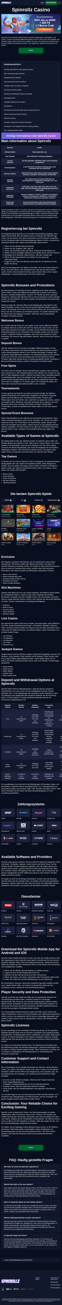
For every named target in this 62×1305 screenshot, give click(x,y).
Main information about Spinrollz (14, 73)
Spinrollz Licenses (10, 118)
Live (22, 500)
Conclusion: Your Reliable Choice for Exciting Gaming (21, 126)
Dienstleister (8, 106)
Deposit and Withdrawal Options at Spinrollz (18, 94)
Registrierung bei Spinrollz (12, 77)
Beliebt (7, 500)
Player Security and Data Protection (15, 114)
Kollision (37, 500)
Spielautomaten (52, 500)
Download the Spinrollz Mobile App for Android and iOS (21, 110)
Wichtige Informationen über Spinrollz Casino (18, 69)
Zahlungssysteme (9, 98)
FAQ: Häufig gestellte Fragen (13, 130)
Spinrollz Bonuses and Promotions (15, 82)
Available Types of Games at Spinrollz (16, 86)
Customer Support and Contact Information (18, 122)
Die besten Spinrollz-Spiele (12, 90)
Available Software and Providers (14, 102)
